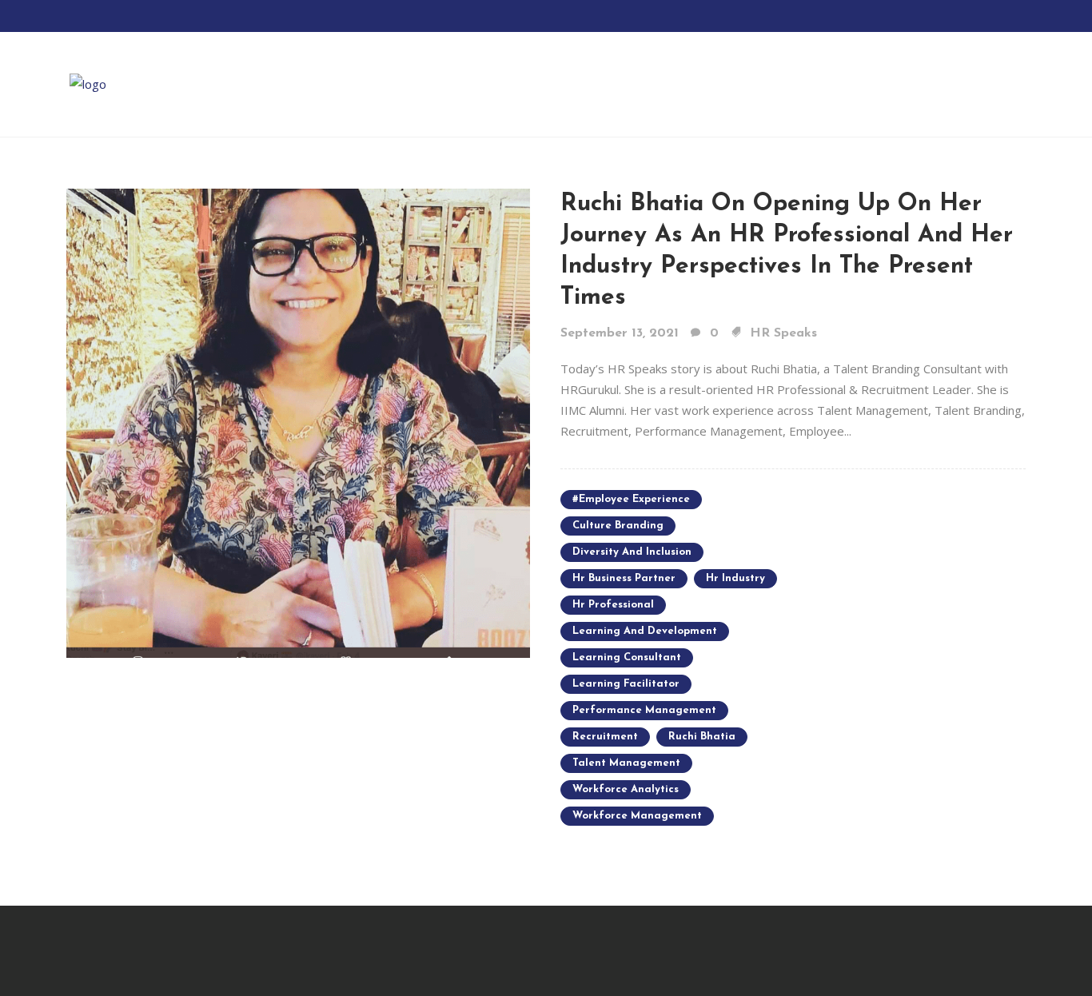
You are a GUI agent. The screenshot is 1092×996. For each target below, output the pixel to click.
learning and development (644, 631)
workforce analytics (625, 789)
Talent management (626, 763)
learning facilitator (626, 684)
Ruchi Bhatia (701, 736)
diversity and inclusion (631, 552)
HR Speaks (783, 333)
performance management (644, 710)
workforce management (637, 816)
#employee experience (631, 499)
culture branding (618, 525)
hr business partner (624, 578)
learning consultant (626, 657)
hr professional (613, 605)
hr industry (735, 578)
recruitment (605, 736)
